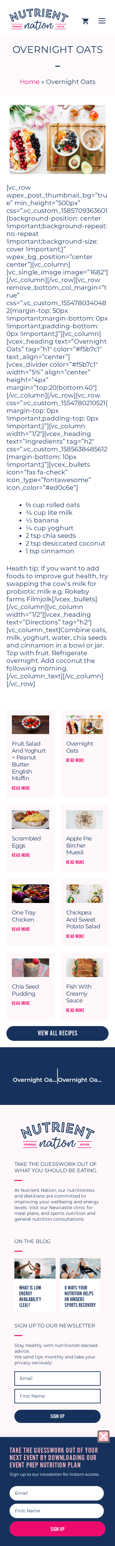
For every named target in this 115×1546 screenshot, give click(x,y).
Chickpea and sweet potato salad (83, 919)
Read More (21, 788)
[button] (103, 1436)
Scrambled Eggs (26, 842)
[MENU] (102, 21)
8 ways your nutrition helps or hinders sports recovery (80, 1296)
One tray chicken (23, 916)
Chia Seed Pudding (25, 990)
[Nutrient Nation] (36, 17)
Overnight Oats (79, 747)
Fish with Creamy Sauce (79, 993)
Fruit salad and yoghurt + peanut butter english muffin (28, 761)
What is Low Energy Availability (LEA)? (30, 1296)
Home (30, 82)
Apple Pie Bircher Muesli (79, 845)
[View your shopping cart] (85, 21)
